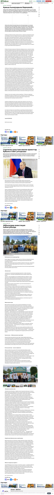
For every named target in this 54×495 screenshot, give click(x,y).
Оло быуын (4, 5)
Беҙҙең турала (48, 1)
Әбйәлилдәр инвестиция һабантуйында (28, 3)
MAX (43, 1)
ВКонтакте (38, 1)
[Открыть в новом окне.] (7, 132)
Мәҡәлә (2, 3)
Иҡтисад (4, 223)
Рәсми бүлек (5, 147)
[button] (36, 374)
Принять (49, 493)
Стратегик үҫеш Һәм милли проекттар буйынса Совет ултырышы (18, 3)
